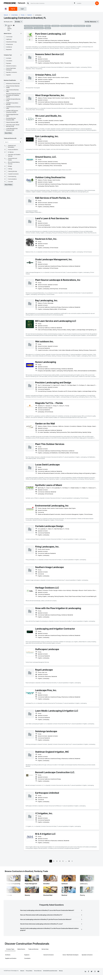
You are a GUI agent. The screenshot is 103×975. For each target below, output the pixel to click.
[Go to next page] (72, 861)
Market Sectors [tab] (21, 949)
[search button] (97, 3)
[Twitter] (91, 971)
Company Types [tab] (10, 949)
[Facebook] (88, 971)
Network (21, 3)
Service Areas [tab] (45, 949)
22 (69, 861)
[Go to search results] (20, 142)
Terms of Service (38, 970)
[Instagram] (95, 971)
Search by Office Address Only (9, 28)
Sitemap (61, 970)
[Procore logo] (10, 3)
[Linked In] (85, 971)
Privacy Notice (29, 970)
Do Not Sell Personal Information (50, 970)
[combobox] (85, 3)
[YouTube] (98, 971)
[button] (5, 37)
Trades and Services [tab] (33, 949)
